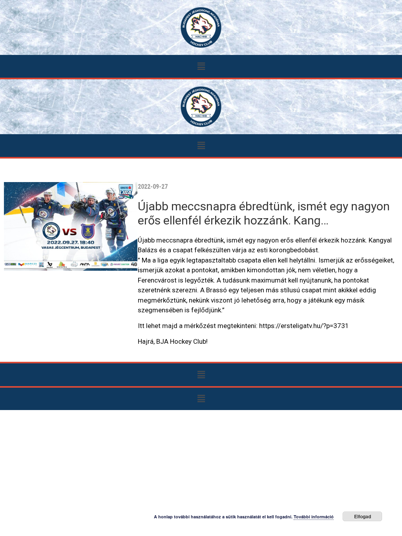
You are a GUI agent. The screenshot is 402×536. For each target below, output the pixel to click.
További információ (314, 517)
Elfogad (362, 516)
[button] (201, 66)
